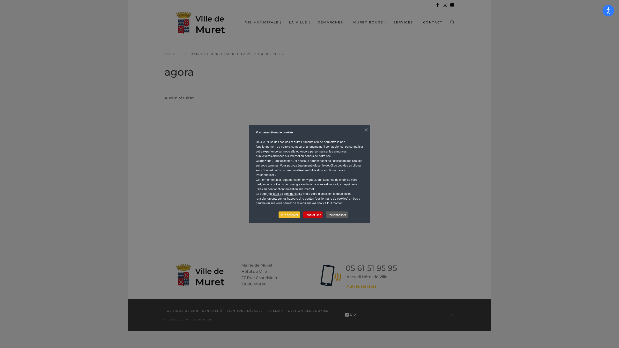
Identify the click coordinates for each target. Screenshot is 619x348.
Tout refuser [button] (313, 215)
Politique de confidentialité (284, 193)
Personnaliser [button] (337, 215)
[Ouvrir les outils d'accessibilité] (608, 10)
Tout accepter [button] (289, 215)
